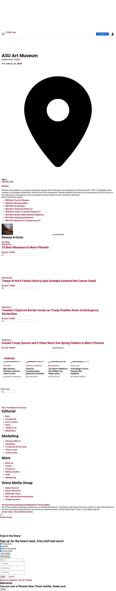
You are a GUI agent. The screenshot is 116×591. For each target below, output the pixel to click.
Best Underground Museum (19, 217)
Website (5, 186)
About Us (9, 463)
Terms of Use (11, 450)
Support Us (102, 34)
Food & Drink (10, 419)
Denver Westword (13, 491)
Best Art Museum (15, 206)
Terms (11, 505)
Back (3, 577)
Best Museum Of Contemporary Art (22, 220)
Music (7, 425)
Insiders (5, 546)
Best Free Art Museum (17, 200)
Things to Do (7, 544)
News (7, 416)
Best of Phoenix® (9, 549)
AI (32, 505)
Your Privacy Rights (41, 505)
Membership (10, 478)
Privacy (5, 505)
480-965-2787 (7, 182)
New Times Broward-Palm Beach (19, 497)
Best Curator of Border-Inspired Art (23, 212)
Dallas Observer (12, 488)
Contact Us (10, 469)
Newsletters (10, 431)
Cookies (17, 505)
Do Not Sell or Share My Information (17, 512)
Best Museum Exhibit (16, 203)
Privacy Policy (11, 453)
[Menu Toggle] (3, 34)
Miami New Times (12, 494)
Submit (11, 577)
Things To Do (11, 428)
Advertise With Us (13, 441)
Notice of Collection (8, 580)
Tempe (17, 59)
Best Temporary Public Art (19, 209)
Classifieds (10, 444)
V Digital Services (12, 499)
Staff (7, 475)
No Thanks (5, 557)
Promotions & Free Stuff (16, 447)
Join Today (5, 554)
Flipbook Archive (12, 472)
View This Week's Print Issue (14, 408)
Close (3, 589)
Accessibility (26, 505)
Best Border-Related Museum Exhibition (24, 215)
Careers (8, 466)
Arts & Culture (11, 422)
